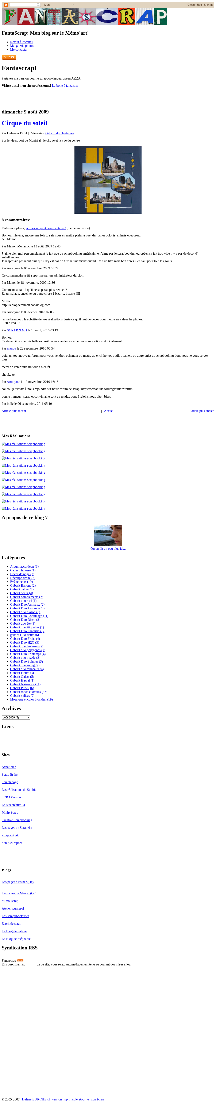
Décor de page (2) (22, 574)
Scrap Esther (10, 774)
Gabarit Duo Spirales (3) (26, 661)
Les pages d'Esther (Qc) (18, 882)
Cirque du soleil (24, 123)
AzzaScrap (9, 767)
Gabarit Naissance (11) (25, 684)
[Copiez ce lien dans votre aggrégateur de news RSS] (9, 57)
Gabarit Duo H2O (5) (24, 642)
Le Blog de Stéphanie (16, 939)
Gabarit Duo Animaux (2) (27, 604)
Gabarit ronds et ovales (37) (28, 692)
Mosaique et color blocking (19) (31, 699)
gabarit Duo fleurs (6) (24, 635)
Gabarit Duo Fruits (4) (25, 638)
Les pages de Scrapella (17, 827)
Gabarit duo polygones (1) (27, 650)
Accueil (109, 411)
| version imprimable (64, 1099)
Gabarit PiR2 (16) (22, 688)
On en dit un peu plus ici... (108, 548)
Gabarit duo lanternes (59, 133)
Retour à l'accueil (21, 42)
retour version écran (91, 1099)
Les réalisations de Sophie (19, 789)
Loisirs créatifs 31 (13, 805)
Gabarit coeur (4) (21, 593)
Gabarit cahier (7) (22, 589)
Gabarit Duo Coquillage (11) (29, 616)
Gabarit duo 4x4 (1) (23, 600)
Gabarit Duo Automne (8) (27, 608)
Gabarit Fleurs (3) (22, 673)
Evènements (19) (21, 581)
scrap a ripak (10, 835)
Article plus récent (14, 411)
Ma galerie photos (22, 45)
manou (11, 348)
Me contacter (18, 49)
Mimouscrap (10, 901)
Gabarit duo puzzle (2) (25, 657)
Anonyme (13, 381)
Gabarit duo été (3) (22, 623)
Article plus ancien (201, 411)
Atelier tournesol (13, 908)
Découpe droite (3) (22, 578)
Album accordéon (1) (24, 566)
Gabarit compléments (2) (26, 597)
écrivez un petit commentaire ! (46, 228)
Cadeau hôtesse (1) (22, 570)
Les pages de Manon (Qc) (19, 893)
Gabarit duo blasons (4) (25, 612)
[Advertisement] (51, 97)
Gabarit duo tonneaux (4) (27, 669)
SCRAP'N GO (17, 330)
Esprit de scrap (11, 923)
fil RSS (31, 964)
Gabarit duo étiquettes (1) (27, 627)
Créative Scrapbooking (17, 820)
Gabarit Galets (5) (22, 676)
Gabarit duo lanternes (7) (26, 646)
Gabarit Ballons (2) (23, 585)
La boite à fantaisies (65, 85)
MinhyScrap (10, 812)
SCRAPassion (11, 797)
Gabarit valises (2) (22, 695)
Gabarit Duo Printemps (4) (28, 654)
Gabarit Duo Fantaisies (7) (27, 631)
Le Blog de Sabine (14, 931)
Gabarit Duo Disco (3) (25, 619)
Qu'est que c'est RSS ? (18, 968)
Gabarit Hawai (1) (22, 680)
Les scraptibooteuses (15, 916)
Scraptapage (10, 782)
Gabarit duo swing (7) (24, 665)
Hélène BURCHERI (36, 1099)
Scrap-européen (12, 843)
